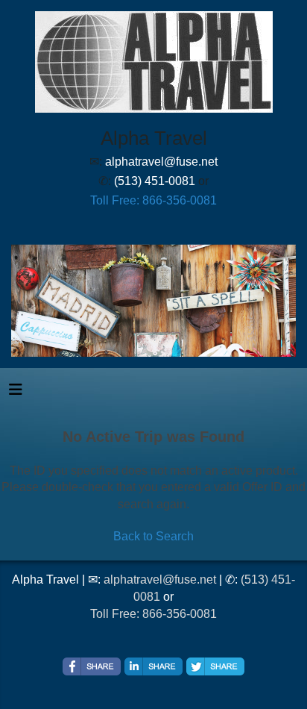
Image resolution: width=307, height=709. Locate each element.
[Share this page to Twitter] (215, 666)
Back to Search (153, 536)
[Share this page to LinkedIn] (153, 666)
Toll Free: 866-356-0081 (153, 200)
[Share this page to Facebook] (92, 666)
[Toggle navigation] (16, 393)
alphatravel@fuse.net (160, 579)
